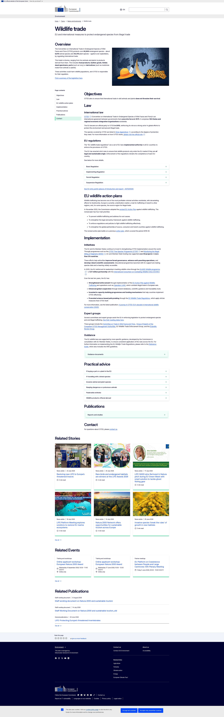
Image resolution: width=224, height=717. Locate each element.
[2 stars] (57, 638)
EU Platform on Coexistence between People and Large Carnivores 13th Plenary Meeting (149, 564)
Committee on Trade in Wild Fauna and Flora (119, 324)
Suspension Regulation (94, 183)
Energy (115, 674)
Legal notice (117, 698)
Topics (63, 21)
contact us (113, 429)
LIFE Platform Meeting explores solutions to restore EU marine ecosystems (71, 525)
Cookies (96, 698)
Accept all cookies (129, 710)
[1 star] (55, 638)
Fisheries (116, 667)
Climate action (117, 670)
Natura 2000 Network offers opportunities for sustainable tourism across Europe (109, 525)
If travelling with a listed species (98, 377)
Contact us (101, 695)
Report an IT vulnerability (63, 698)
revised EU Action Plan (128, 209)
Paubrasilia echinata (93, 393)
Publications (60, 115)
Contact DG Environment (121, 651)
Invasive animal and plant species (98, 382)
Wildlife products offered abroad (98, 398)
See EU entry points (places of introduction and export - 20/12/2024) (108, 189)
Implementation (61, 107)
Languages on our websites (82, 698)
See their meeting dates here (113, 320)
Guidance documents (95, 354)
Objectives (60, 95)
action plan (120, 231)
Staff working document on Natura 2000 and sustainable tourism (84, 601)
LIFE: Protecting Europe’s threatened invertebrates (77, 620)
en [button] (124, 10)
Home (56, 21)
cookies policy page (92, 709)
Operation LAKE (119, 285)
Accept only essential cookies (150, 710)
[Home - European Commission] (69, 8)
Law (57, 99)
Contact (59, 118)
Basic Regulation (92, 166)
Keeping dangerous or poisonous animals (101, 387)
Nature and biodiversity (74, 21)
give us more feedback (79, 638)
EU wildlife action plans (64, 103)
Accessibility (146, 651)
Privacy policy (106, 698)
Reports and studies (95, 415)
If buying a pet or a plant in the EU (98, 371)
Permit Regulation (92, 177)
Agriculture (116, 663)
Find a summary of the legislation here (68, 78)
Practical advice (62, 111)
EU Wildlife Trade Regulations (139, 298)
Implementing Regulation (95, 172)
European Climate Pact (120, 677)
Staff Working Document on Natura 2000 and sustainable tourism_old (86, 611)
